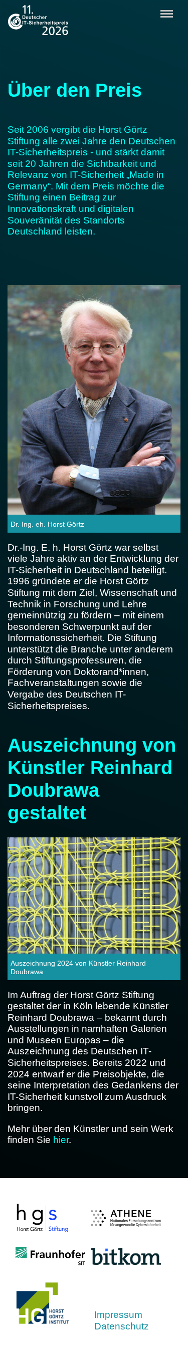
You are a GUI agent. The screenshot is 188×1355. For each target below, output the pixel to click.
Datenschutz (121, 1326)
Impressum (118, 1314)
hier (61, 1140)
